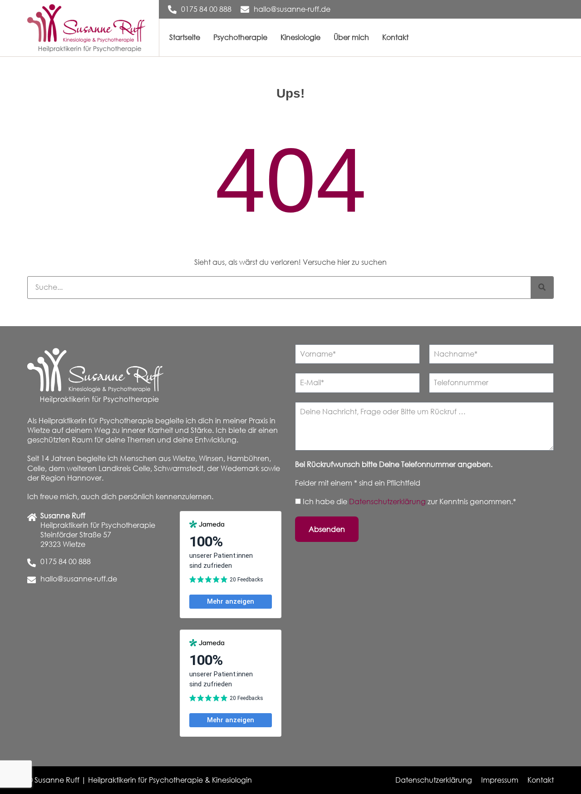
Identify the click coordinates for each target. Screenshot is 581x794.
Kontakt (395, 37)
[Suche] (542, 287)
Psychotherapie (240, 37)
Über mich (351, 37)
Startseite (184, 37)
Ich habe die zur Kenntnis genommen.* (409, 501)
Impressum (499, 779)
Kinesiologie (300, 37)
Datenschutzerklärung (388, 501)
